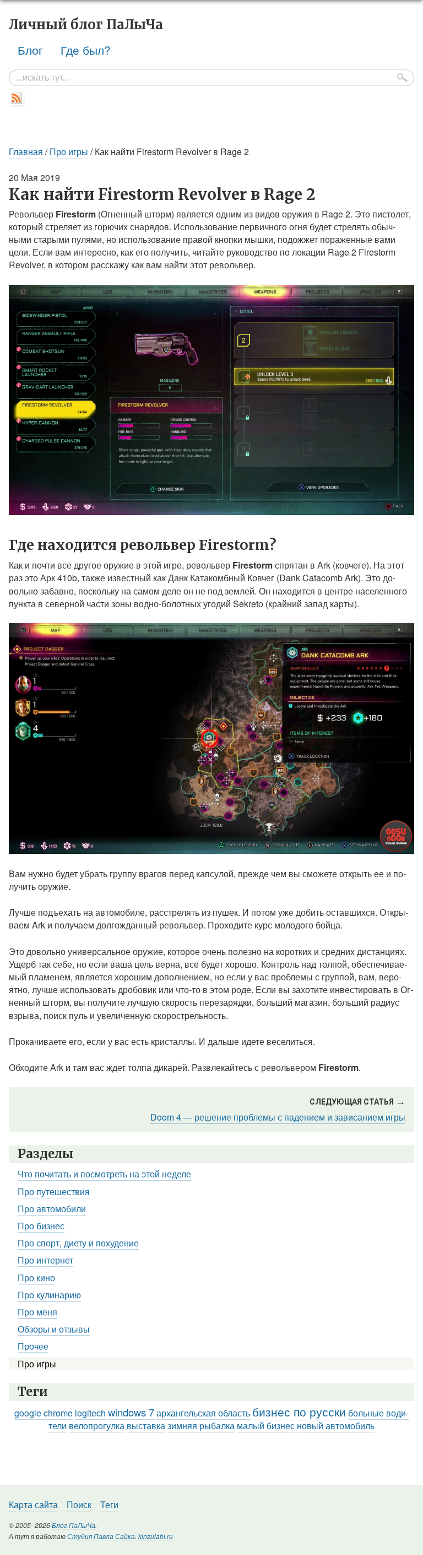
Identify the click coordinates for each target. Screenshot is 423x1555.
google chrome (43, 1413)
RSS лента (17, 99)
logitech (90, 1413)
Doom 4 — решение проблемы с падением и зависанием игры (277, 1117)
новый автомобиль (336, 1425)
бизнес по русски (299, 1411)
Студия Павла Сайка (101, 1536)
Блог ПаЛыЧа (73, 1525)
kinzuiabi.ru (155, 1536)
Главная (26, 151)
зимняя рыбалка (201, 1425)
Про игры (69, 151)
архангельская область (203, 1413)
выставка (146, 1425)
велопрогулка (96, 1425)
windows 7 (131, 1412)
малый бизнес (266, 1425)
